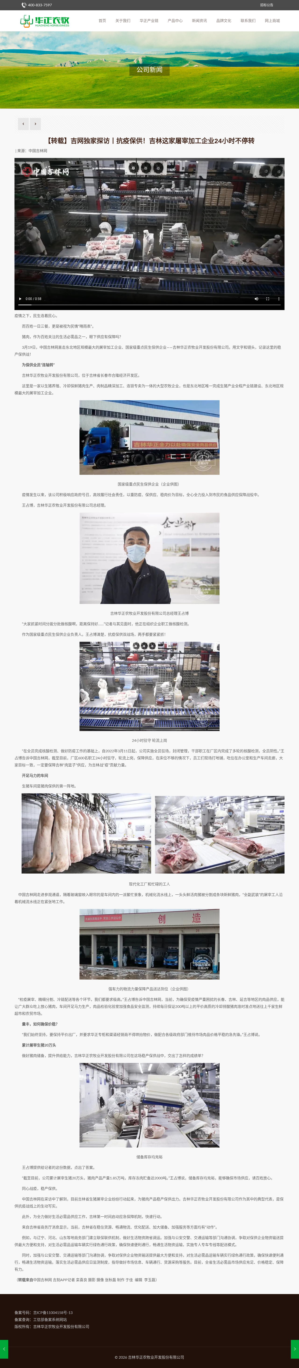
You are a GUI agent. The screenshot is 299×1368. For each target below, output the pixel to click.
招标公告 (266, 5)
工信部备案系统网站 (50, 1320)
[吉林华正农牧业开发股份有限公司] (44, 20)
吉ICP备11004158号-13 (53, 1313)
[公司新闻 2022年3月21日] (4, 1349)
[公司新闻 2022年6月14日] (295, 1349)
